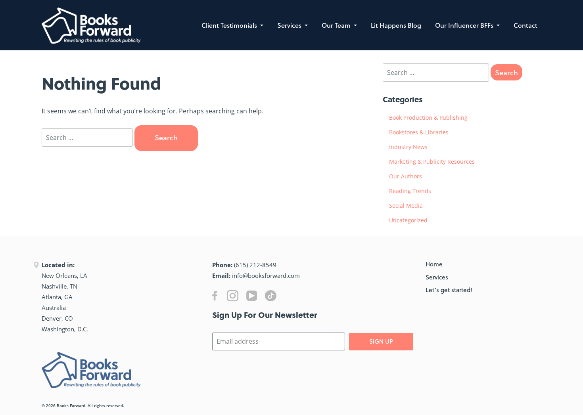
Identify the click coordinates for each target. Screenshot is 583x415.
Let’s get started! (449, 289)
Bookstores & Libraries (419, 132)
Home (434, 264)
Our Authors (405, 176)
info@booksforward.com (266, 275)
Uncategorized (408, 220)
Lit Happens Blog (396, 25)
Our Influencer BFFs (465, 25)
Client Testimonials (230, 25)
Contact (525, 25)
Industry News (408, 147)
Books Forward (71, 405)
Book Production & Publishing (428, 117)
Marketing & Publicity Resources (432, 161)
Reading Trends (410, 191)
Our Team (337, 25)
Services (290, 25)
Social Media (406, 205)
